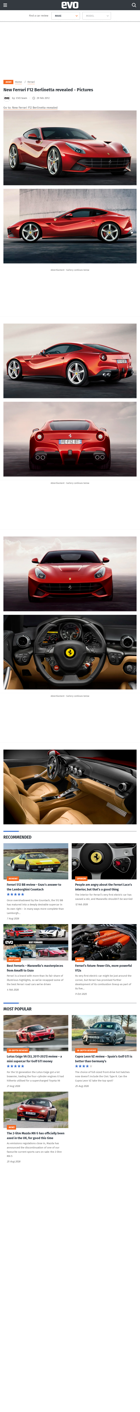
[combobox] (53, 16)
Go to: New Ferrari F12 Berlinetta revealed (30, 107)
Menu (5, 5)
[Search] (134, 5)
